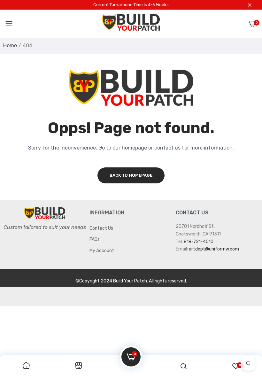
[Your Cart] (252, 24)
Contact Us (101, 228)
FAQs (94, 239)
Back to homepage (131, 175)
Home (10, 45)
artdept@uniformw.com (214, 249)
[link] (26, 366)
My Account (101, 250)
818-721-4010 (198, 241)
